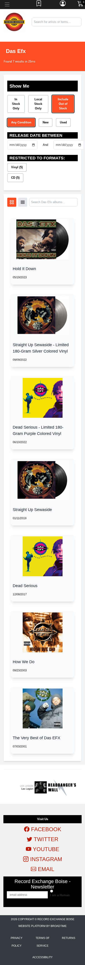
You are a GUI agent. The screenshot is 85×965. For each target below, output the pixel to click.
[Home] (14, 22)
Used (63, 122)
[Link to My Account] (63, 4)
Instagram (45, 859)
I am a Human (60, 895)
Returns (68, 938)
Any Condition (21, 122)
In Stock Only (16, 104)
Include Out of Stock (63, 104)
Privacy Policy (16, 941)
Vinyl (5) (17, 167)
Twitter (45, 839)
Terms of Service (42, 941)
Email (45, 869)
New (46, 122)
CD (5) (15, 177)
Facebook (45, 829)
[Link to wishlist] (39, 4)
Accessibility (42, 957)
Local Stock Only (38, 104)
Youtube (45, 849)
